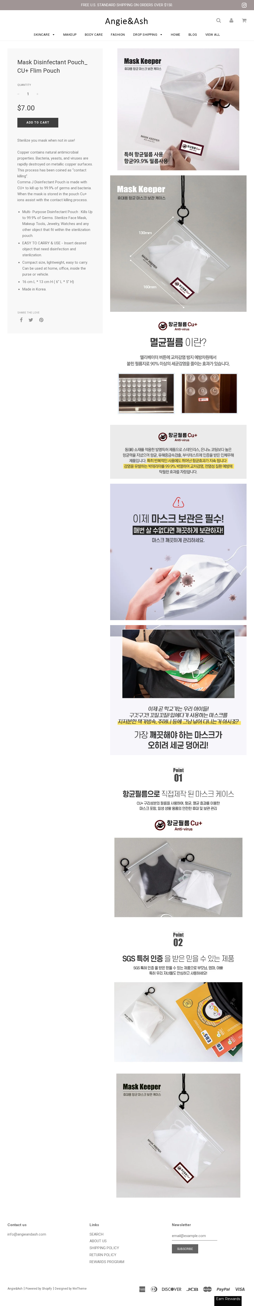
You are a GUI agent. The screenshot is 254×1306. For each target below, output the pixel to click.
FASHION (118, 34)
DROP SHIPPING (145, 34)
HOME (175, 34)
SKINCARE (42, 34)
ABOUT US (98, 1241)
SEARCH (96, 1234)
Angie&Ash (15, 1288)
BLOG (193, 34)
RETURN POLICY (103, 1255)
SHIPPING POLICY (104, 1248)
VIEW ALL (212, 34)
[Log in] (231, 20)
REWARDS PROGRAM (107, 1262)
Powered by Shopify (39, 1288)
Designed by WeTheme (71, 1288)
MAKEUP (70, 34)
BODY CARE (94, 34)
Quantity (24, 85)
